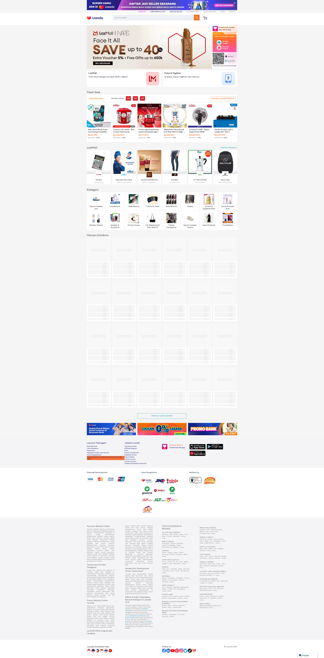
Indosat (213, 581)
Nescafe (213, 598)
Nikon (175, 552)
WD (177, 561)
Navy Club (211, 564)
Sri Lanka (181, 614)
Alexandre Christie (206, 590)
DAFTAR (232, 12)
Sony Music (214, 531)
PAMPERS (180, 543)
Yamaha (165, 534)
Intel (170, 563)
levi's (168, 569)
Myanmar (165, 616)
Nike (205, 548)
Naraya (164, 580)
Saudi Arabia (177, 607)
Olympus (179, 554)
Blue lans (221, 588)
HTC (211, 541)
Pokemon (218, 558)
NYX (175, 589)
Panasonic (213, 596)
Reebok (220, 548)
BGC (201, 565)
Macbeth (174, 569)
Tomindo (217, 556)
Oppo (201, 543)
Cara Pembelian (92, 448)
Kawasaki (176, 536)
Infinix (215, 539)
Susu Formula (166, 547)
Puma (172, 571)
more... (182, 547)
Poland (164, 607)
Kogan (170, 552)
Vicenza (164, 596)
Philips (164, 589)
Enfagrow (176, 547)
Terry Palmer (172, 598)
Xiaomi (164, 552)
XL (206, 583)
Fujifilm (172, 554)
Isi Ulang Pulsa (204, 581)
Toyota (182, 536)
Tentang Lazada (130, 446)
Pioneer (169, 536)
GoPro (185, 554)
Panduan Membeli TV (207, 575)
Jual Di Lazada (129, 459)
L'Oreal (170, 589)
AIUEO (187, 596)
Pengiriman (91, 450)
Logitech (165, 563)
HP (174, 561)
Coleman (203, 550)
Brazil (169, 607)
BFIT (215, 548)
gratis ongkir (129, 617)
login (222, 12)
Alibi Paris (186, 569)
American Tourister (217, 565)
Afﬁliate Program (130, 448)
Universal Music (205, 533)
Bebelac (172, 545)
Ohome (186, 578)
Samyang (165, 582)
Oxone (175, 596)
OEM (170, 534)
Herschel (206, 565)
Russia (164, 605)
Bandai (223, 556)
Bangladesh (173, 614)
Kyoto (164, 536)
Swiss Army (203, 588)
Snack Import (172, 580)
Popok (179, 545)
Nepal (172, 616)
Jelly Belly (179, 578)
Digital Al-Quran (216, 529)
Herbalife (176, 587)
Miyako (221, 596)
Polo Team (203, 564)
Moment (169, 587)
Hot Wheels (203, 558)
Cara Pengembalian (94, 455)
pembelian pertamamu (138, 616)
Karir (126, 450)
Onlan (218, 564)
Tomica (210, 558)
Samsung (165, 554)
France (175, 605)
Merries (173, 543)
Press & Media (129, 457)
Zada (180, 569)
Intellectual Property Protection (135, 463)
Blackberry (217, 541)
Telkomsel (224, 581)
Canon (181, 552)
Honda (175, 534)
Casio (207, 531)
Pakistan (165, 614)
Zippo (164, 578)
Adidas (210, 548)
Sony (224, 541)
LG (213, 573)
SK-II (163, 587)
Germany (182, 605)
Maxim (180, 598)
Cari (197, 17)
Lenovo (169, 561)
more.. (164, 538)
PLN (218, 581)
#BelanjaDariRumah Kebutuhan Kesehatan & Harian (210, 606)
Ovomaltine (171, 578)
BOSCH (164, 598)
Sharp (207, 596)
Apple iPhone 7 (209, 543)
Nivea (164, 591)
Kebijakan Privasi (130, 455)
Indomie (181, 580)
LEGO (201, 556)
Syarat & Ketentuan (131, 452)
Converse (166, 571)
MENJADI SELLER (176, 12)
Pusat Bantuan (92, 446)
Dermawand (184, 587)
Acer (181, 561)
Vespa (181, 534)
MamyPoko (165, 543)
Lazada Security (130, 461)
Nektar (202, 531)
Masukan (142, 12)
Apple (186, 561)
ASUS (164, 561)
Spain (169, 605)
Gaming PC (177, 563)
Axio (185, 534)
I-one (222, 573)
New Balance (184, 571)
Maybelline (181, 589)
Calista (181, 596)
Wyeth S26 (165, 545)
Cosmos (219, 598)
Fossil (177, 571)
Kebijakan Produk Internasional (98, 452)
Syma (211, 556)
